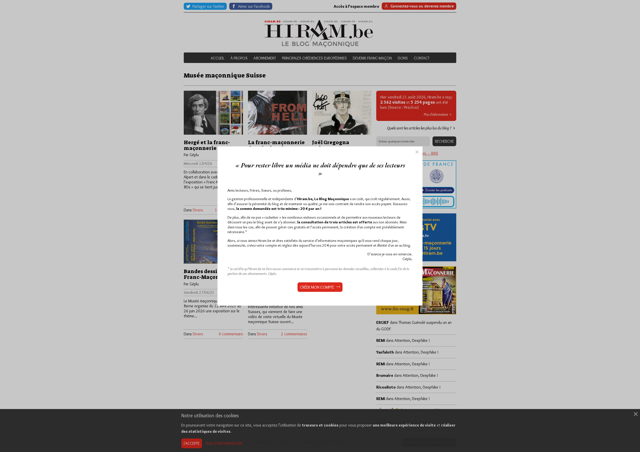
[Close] (417, 151)
